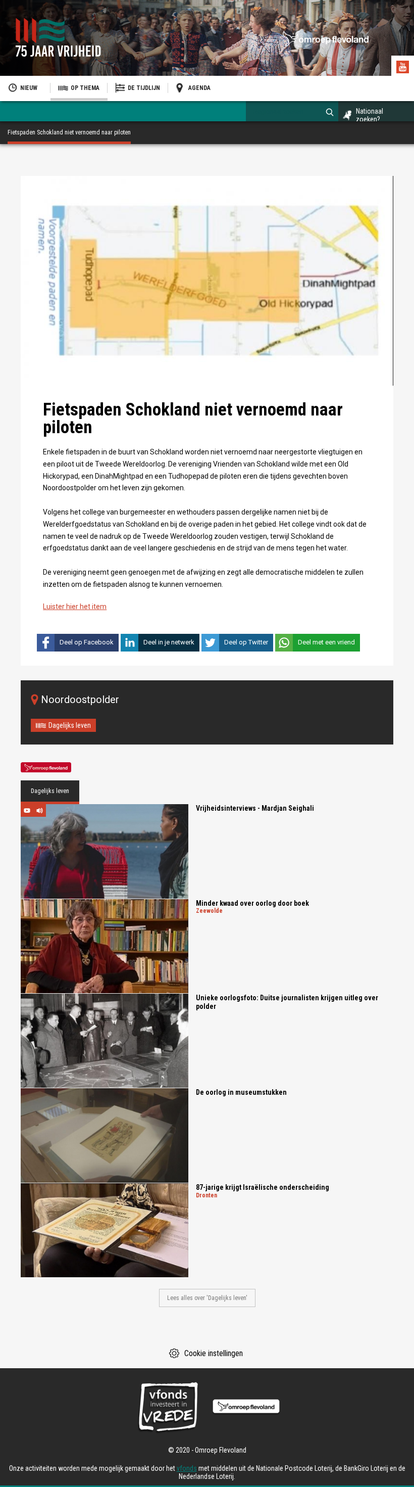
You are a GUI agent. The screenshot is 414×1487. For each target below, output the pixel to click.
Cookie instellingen (213, 1353)
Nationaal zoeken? (369, 115)
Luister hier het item (75, 606)
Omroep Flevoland (46, 767)
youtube (403, 68)
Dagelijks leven (69, 725)
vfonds (187, 1468)
